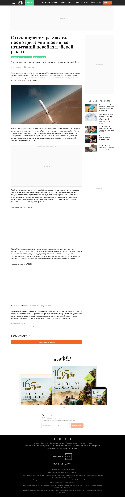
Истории (84, 3)
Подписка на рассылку (50, 415)
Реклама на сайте (71, 443)
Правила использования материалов (37, 446)
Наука (92, 3)
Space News (32, 327)
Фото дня (46, 3)
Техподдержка (73, 448)
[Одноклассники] (65, 439)
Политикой (48, 420)
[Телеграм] (70, 439)
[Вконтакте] (60, 439)
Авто (99, 3)
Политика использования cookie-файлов (87, 446)
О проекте (36, 443)
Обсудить (30, 67)
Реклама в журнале (86, 443)
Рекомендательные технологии (57, 448)
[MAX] (54, 439)
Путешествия (73, 3)
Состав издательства (57, 443)
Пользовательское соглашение (61, 446)
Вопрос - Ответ (58, 3)
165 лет (107, 3)
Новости (29, 3)
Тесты (37, 3)
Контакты (44, 443)
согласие (49, 418)
